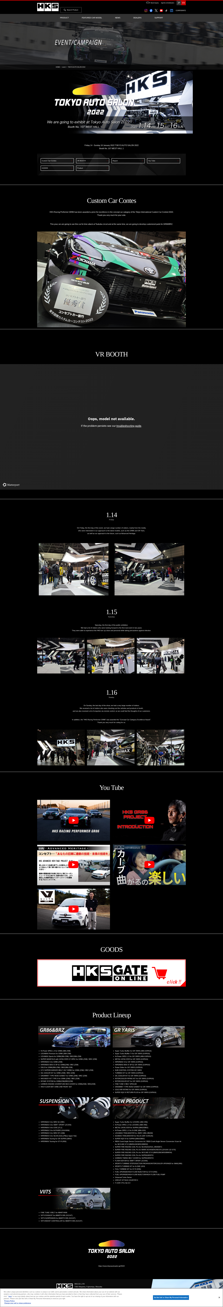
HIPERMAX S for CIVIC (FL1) (51, 1127)
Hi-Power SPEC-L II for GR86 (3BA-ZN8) (56, 1051)
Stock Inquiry (155, 3)
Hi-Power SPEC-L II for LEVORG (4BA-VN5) (131, 1125)
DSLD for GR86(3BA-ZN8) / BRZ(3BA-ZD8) (57, 1067)
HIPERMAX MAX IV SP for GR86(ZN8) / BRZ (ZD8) (59, 1065)
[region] (111, 1297)
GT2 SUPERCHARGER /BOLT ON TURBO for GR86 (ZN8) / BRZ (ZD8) (67, 1070)
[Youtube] (162, 10)
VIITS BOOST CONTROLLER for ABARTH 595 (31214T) (61, 1221)
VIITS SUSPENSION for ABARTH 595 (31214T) (58, 1218)
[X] (156, 10)
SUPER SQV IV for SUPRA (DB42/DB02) (130, 1139)
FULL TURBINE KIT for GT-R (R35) (128, 1169)
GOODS (45, 168)
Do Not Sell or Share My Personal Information (171, 1297)
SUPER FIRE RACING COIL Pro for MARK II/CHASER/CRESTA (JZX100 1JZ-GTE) (145, 1150)
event (64, 67)
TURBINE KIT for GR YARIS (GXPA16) (129, 1073)
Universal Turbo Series (123, 1177)
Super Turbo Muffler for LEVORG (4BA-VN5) (131, 1122)
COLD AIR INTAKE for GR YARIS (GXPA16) (131, 1089)
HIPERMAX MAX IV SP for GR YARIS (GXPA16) (132, 1065)
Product (80, 168)
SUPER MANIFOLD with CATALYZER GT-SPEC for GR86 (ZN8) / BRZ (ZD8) (69, 1059)
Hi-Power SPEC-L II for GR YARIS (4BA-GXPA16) (133, 1056)
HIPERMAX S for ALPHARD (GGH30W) (55, 1130)
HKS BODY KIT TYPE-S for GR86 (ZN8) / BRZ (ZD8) (60, 1078)
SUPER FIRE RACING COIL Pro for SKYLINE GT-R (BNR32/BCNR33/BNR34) (143, 1152)
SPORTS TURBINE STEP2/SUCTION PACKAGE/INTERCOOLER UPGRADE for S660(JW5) (148, 1163)
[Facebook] (151, 10)
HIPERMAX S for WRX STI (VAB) (53, 1133)
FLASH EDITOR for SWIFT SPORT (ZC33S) (131, 1161)
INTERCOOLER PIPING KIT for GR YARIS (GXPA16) (134, 1078)
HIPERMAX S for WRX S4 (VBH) (52, 1122)
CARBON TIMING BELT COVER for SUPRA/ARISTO (134, 1158)
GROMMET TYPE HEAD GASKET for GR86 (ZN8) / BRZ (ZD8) (64, 1076)
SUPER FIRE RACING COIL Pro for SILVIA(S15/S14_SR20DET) (138, 1147)
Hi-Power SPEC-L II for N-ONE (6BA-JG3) (130, 1130)
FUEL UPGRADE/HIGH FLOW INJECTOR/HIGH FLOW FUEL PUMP (140, 1174)
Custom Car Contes (49, 161)
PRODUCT (64, 18)
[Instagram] (146, 10)
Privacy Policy (9, 1301)
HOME (58, 67)
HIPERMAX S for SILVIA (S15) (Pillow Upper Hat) (59, 1136)
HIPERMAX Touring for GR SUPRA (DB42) (56, 1139)
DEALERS (137, 18)
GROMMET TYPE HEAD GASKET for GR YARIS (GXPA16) (136, 1087)
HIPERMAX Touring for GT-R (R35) (53, 1141)
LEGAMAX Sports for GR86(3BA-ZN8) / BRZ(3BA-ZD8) (61, 1056)
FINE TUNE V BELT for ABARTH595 (54, 1212)
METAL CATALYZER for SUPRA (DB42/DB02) (131, 1127)
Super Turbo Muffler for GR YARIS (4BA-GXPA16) (133, 1051)
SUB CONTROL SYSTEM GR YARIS (128, 1070)
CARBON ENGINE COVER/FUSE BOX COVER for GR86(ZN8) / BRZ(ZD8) (68, 1084)
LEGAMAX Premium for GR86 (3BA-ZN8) (56, 1053)
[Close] (219, 1297)
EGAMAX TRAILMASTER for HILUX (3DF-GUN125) (134, 1136)
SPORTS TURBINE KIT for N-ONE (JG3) (130, 1166)
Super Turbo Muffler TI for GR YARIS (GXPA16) (132, 1053)
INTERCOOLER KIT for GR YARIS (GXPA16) (131, 1081)
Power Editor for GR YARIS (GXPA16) (129, 1067)
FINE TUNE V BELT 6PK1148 (126, 1084)
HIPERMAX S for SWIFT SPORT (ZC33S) (56, 1125)
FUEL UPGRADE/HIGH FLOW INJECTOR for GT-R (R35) (136, 1172)
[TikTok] (167, 10)
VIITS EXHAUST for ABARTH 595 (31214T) (57, 1215)
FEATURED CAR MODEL (92, 18)
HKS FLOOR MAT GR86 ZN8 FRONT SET (56, 1087)
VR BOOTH (81, 161)
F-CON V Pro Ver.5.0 (122, 1183)
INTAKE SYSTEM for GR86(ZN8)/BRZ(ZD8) (57, 1081)
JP (179, 3)
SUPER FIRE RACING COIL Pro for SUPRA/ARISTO (134, 1155)
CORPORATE (181, 10)
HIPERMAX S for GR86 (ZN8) (51, 1062)
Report (115, 161)
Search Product (72, 10)
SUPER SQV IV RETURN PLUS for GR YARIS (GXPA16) (135, 1092)
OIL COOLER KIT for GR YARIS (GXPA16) (130, 1076)
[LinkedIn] (172, 10)
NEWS (117, 18)
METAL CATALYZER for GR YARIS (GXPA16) (131, 1059)
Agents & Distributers (167, 3)
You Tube (151, 161)
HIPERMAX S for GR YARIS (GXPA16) (129, 1062)
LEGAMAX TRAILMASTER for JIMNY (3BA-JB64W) (134, 1133)
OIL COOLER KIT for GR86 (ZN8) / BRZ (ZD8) (58, 1073)
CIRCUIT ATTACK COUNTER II (126, 1180)
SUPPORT (158, 18)
